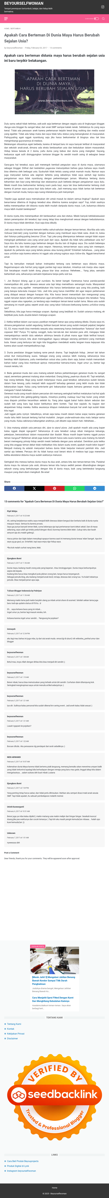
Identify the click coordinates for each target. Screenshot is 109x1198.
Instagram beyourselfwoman (21, 1171)
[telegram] (95, 488)
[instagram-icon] (103, 7)
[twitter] (34, 488)
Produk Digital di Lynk (18, 1166)
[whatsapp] (75, 488)
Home (54, 1188)
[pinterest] (54, 488)
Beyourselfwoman (23, 3)
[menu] (7, 18)
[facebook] (14, 488)
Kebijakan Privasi (15, 1033)
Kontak (10, 1029)
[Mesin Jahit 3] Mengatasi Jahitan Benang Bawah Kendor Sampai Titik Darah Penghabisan (53, 980)
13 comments (56, 48)
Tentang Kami (14, 1024)
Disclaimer (12, 1038)
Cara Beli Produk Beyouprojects (22, 1161)
